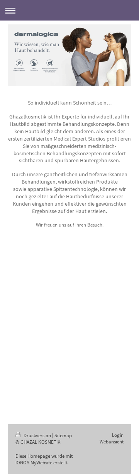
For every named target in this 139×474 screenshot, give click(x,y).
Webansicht (112, 442)
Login (118, 435)
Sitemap (63, 435)
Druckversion (37, 435)
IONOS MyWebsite (33, 462)
